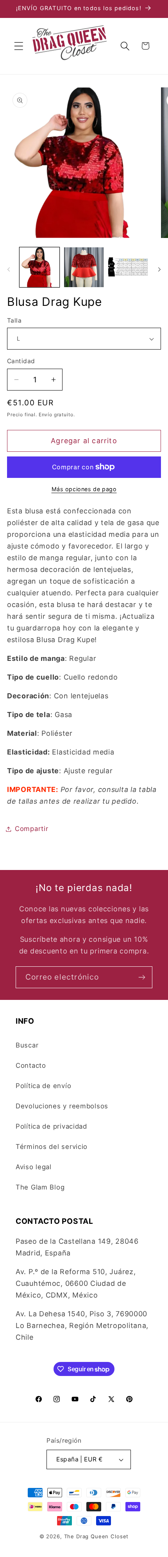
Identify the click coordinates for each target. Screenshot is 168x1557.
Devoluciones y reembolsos (62, 1106)
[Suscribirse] (141, 977)
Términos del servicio (52, 1146)
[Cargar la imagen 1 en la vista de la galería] (39, 267)
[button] (19, 46)
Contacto (31, 1065)
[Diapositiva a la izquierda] (8, 269)
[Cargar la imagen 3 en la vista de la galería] (128, 267)
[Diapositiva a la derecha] (159, 269)
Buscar (27, 1045)
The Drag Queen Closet (96, 1536)
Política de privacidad (51, 1126)
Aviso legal (34, 1167)
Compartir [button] (31, 829)
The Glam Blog (40, 1187)
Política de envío (43, 1086)
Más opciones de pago (84, 489)
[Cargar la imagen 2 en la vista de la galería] (84, 267)
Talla (14, 320)
